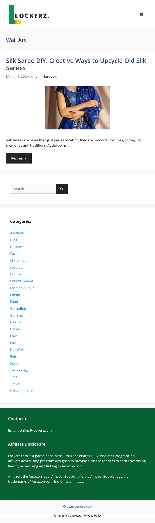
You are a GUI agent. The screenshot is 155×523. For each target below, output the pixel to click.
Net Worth (18, 349)
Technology (19, 370)
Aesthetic (17, 233)
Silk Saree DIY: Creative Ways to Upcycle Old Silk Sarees (76, 64)
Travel (15, 383)
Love (13, 342)
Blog (13, 240)
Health (15, 322)
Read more (19, 158)
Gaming (16, 315)
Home (15, 329)
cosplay (16, 267)
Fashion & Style (22, 287)
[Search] (62, 189)
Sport (14, 363)
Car (13, 253)
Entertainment (21, 281)
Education (18, 274)
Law (13, 335)
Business (17, 246)
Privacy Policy (93, 515)
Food (14, 301)
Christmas (18, 260)
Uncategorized (22, 390)
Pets (13, 356)
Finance (16, 294)
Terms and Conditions (67, 515)
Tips (13, 377)
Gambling (18, 308)
